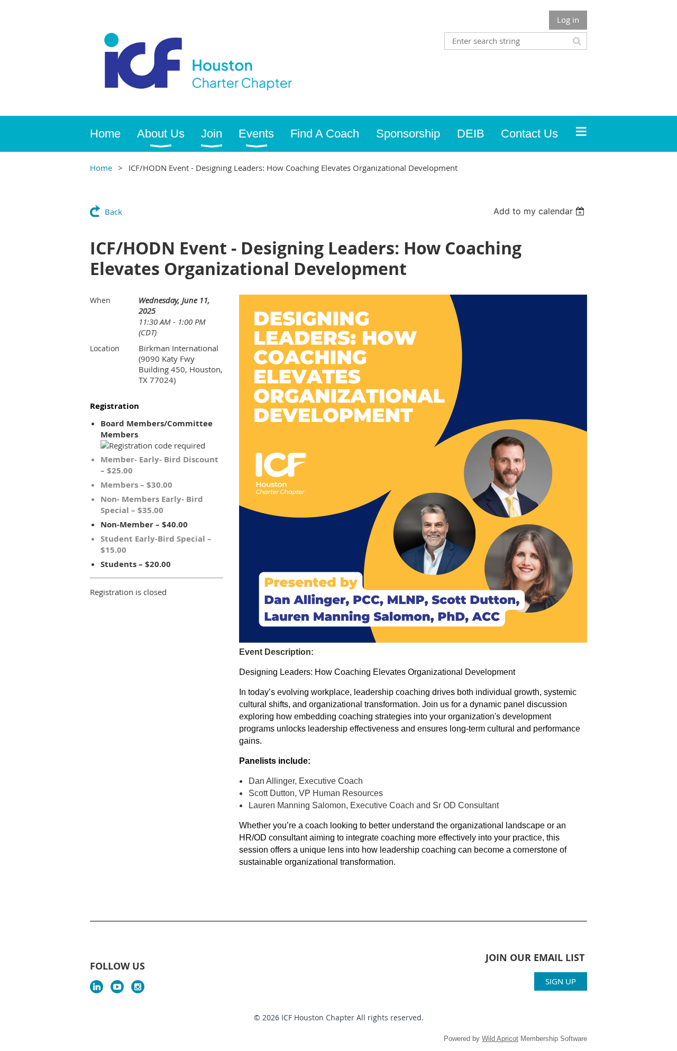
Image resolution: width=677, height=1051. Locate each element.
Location (105, 348)
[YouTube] (117, 986)
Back (113, 211)
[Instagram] (137, 986)
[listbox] (540, 211)
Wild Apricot (500, 1039)
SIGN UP (560, 981)
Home (101, 167)
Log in (568, 19)
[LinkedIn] (96, 986)
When (100, 300)
